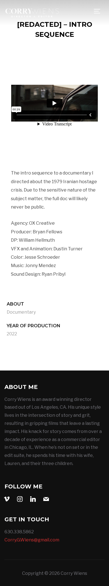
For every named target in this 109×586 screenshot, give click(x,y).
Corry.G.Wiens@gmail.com (31, 540)
